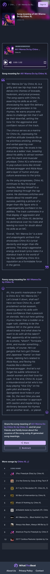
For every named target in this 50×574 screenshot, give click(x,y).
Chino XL (20, 20)
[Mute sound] (10, 62)
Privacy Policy (26, 570)
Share (26, 443)
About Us (11, 570)
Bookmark (26, 448)
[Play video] (5, 62)
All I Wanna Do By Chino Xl (25, 4)
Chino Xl (12, 4)
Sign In (43, 4)
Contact (40, 570)
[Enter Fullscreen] (45, 62)
